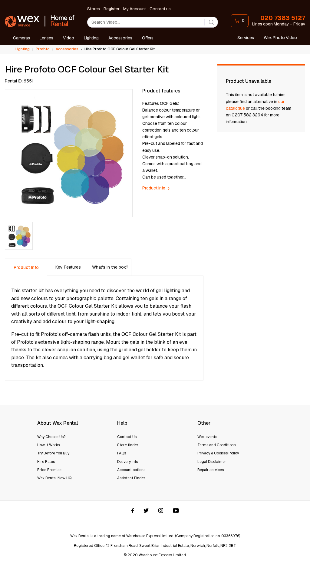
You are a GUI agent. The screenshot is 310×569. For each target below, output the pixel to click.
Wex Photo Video (280, 37)
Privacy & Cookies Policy (218, 453)
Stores (93, 9)
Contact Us (127, 436)
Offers (147, 38)
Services (245, 37)
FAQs (121, 453)
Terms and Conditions (216, 445)
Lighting (91, 38)
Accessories (120, 38)
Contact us (160, 9)
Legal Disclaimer (211, 461)
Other (203, 423)
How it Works (48, 445)
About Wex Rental (57, 423)
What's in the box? (110, 267)
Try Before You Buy (53, 453)
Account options (131, 469)
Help (122, 423)
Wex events (207, 436)
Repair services (210, 469)
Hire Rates (46, 461)
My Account (134, 9)
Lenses (46, 38)
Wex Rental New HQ (54, 478)
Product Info (153, 188)
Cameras (21, 38)
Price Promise (49, 469)
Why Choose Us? (51, 436)
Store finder (127, 445)
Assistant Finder (131, 478)
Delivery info (127, 461)
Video (68, 38)
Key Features (68, 267)
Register (112, 9)
